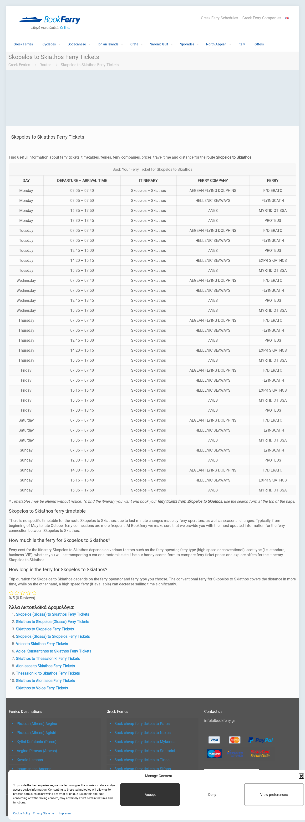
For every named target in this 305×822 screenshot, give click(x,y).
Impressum (66, 813)
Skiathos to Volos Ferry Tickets (42, 688)
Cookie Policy (21, 813)
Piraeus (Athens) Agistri (36, 732)
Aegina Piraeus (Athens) (37, 751)
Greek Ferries (19, 65)
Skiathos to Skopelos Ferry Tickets (45, 629)
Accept (150, 795)
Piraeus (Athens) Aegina (37, 723)
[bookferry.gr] (51, 21)
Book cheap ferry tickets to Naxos (142, 732)
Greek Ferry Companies (261, 18)
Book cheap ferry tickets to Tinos (141, 760)
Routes (45, 65)
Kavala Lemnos (30, 760)
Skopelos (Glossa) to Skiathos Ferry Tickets (52, 614)
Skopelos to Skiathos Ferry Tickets (90, 65)
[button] (301, 776)
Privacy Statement (44, 813)
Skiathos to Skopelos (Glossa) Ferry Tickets (52, 621)
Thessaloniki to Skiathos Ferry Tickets (48, 673)
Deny (212, 795)
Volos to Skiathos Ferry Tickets (42, 644)
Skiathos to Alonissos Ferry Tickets (45, 680)
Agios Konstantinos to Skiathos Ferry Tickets (53, 651)
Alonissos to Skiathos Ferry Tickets (45, 666)
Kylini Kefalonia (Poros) (36, 741)
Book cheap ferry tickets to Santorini (144, 751)
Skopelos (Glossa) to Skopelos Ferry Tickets (53, 636)
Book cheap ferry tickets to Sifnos (142, 769)
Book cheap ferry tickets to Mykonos (144, 741)
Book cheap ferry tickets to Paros (142, 723)
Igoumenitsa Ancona (34, 769)
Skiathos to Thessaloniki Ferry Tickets (48, 658)
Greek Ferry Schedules (219, 18)
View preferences (274, 795)
